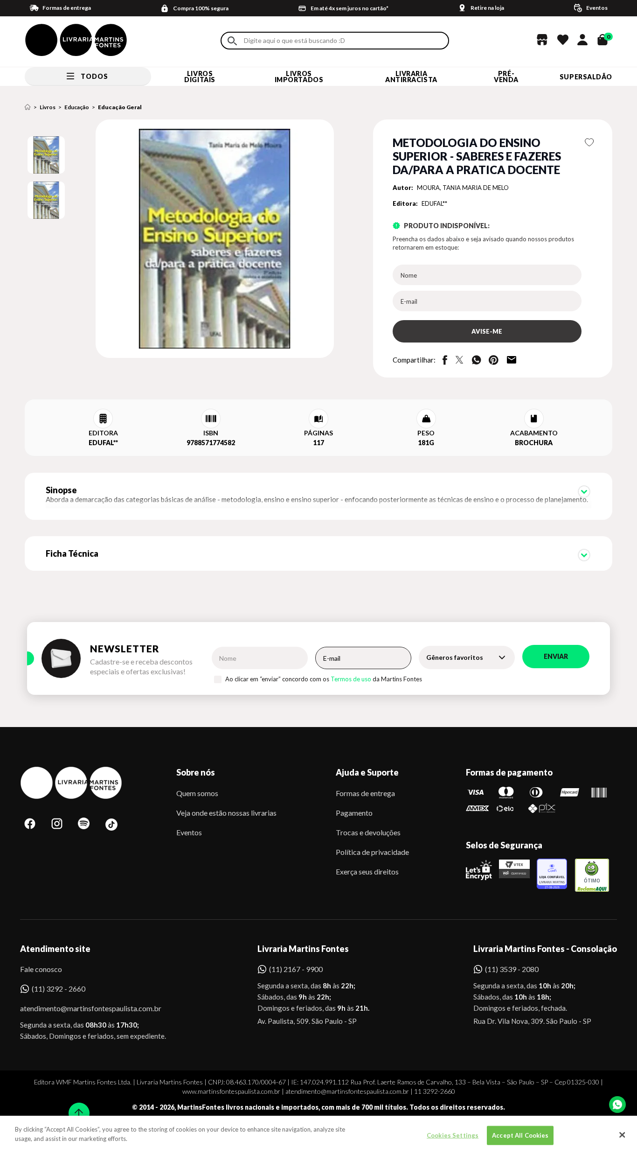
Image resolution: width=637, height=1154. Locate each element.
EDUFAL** (434, 203)
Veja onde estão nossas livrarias (226, 812)
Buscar (232, 41)
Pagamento (354, 812)
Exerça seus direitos (367, 871)
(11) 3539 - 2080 (512, 969)
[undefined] (181, 239)
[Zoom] (46, 155)
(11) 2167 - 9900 (296, 969)
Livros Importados (299, 76)
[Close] (622, 1135)
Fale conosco (41, 969)
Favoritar (589, 142)
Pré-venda (506, 76)
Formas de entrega (365, 793)
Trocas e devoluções (368, 832)
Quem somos (197, 793)
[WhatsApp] (617, 1104)
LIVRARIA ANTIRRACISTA (411, 76)
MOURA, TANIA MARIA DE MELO (463, 187)
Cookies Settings (452, 1135)
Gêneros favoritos (454, 657)
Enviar (556, 656)
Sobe (76, 1107)
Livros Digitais (199, 76)
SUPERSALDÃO (586, 77)
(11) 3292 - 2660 (58, 988)
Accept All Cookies (520, 1135)
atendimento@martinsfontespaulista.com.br (82, 1008)
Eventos (189, 832)
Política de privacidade (372, 851)
